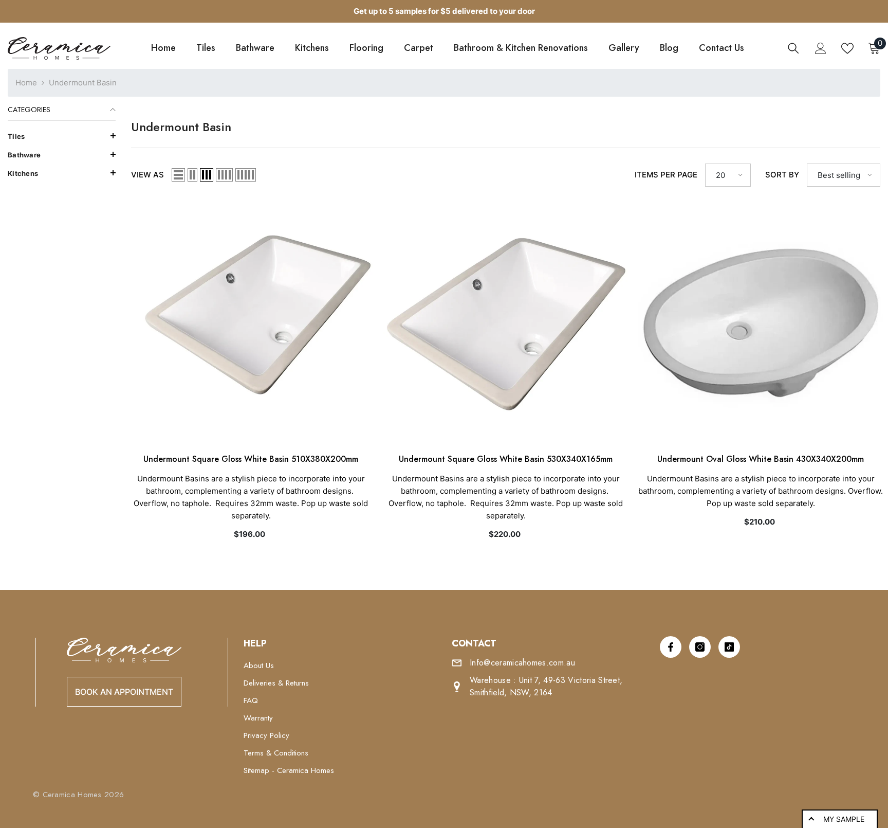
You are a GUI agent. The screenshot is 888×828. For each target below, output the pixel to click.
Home (26, 82)
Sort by (782, 174)
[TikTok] (729, 647)
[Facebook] (670, 647)
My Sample (843, 819)
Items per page (666, 174)
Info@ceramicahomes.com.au (522, 663)
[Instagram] (700, 647)
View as (147, 174)
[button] (62, 136)
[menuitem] (62, 136)
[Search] (793, 48)
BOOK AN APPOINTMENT (124, 692)
